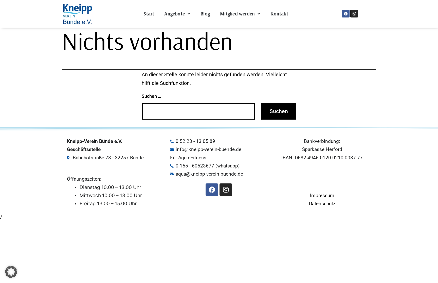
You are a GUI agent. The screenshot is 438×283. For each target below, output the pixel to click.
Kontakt (279, 13)
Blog (205, 13)
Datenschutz (322, 203)
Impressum (322, 195)
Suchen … (151, 96)
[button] (11, 272)
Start (148, 13)
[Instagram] (354, 13)
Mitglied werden (237, 13)
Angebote (174, 13)
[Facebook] (346, 13)
